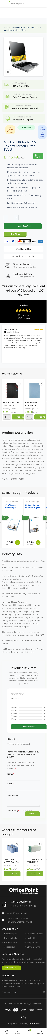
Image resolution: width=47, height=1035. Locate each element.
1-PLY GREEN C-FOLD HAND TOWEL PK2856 (34, 861)
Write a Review (29, 727)
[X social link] (22, 256)
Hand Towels (32, 865)
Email (10, 783)
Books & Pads (10, 938)
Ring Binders (32, 942)
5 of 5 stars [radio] (31, 810)
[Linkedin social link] (29, 256)
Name (10, 774)
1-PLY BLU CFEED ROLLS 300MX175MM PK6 (11, 861)
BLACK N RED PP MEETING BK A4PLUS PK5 (11, 404)
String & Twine (33, 947)
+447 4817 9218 (23, 906)
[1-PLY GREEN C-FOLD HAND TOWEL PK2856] (35, 849)
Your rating (13, 810)
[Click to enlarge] (8, 72)
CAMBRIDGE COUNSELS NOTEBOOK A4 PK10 (32, 404)
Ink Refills (31, 938)
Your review (13, 795)
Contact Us (10, 968)
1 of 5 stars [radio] (23, 810)
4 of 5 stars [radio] (29, 810)
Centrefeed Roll (11, 865)
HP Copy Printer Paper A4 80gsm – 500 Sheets (33, 506)
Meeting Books (9, 409)
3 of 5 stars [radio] (27, 810)
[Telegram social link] (33, 256)
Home (6, 27)
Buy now (15, 234)
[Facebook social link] (19, 256)
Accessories (9, 947)
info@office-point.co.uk (17, 913)
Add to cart (24, 226)
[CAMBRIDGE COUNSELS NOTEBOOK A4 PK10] (34, 390)
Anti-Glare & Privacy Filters (15, 30)
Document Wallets (35, 933)
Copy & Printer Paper (12, 502)
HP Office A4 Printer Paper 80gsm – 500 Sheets (10, 506)
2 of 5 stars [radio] (25, 810)
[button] (22, 416)
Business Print (10, 942)
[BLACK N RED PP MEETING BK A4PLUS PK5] (12, 390)
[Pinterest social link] (26, 256)
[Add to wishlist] (18, 383)
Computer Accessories (20, 27)
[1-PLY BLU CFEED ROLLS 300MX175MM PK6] (12, 849)
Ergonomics (36, 27)
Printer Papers (10, 933)
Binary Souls (34, 1023)
